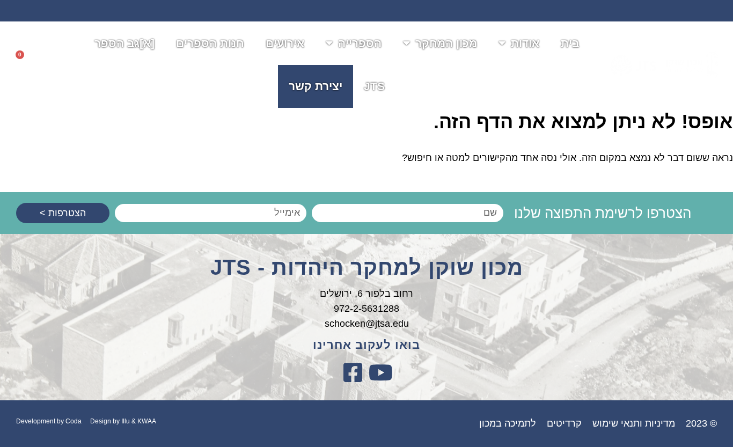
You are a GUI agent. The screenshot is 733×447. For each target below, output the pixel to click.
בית (570, 43)
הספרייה (360, 43)
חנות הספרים (210, 43)
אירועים (285, 43)
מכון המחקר (446, 43)
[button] (50, 65)
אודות (525, 43)
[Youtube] (380, 372)
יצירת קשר (315, 86)
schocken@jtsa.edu (367, 323)
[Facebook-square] (352, 372)
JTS (374, 86)
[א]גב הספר (124, 43)
